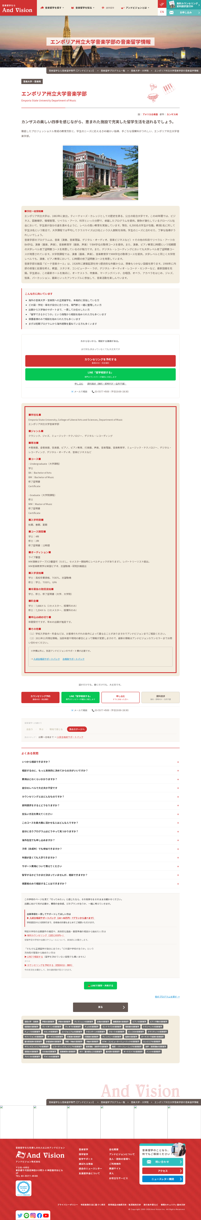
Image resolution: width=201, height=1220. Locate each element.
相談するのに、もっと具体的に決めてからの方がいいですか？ (55, 770)
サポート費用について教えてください (42, 866)
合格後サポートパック (73, 658)
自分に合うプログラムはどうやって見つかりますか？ (50, 831)
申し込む (79, 383)
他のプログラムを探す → (167, 996)
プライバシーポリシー (67, 1204)
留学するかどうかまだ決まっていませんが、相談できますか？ (55, 875)
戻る (100, 1007)
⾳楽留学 (83, 1149)
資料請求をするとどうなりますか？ (41, 805)
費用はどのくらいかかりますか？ (39, 779)
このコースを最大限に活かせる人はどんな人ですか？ (50, 822)
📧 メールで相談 (79, 391)
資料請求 (160, 697)
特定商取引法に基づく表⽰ (93, 1204)
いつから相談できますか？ (36, 761)
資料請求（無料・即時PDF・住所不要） (107, 383)
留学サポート (86, 1158)
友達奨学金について (89, 1173)
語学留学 (83, 1154)
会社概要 (114, 1149)
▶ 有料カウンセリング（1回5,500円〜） (44, 935)
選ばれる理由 (86, 1163)
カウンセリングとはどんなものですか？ (43, 796)
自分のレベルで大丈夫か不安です (39, 788)
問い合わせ (162, 1162)
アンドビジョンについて (122, 1154)
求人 (111, 1173)
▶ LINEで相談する (33, 956)
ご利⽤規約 (115, 1163)
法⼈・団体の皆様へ (119, 1158)
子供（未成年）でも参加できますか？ (42, 848)
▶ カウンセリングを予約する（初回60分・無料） (49, 965)
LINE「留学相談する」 (100, 374)
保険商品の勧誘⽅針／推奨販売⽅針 (124, 1204)
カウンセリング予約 (40, 697)
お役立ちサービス (118, 1178)
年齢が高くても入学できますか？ (39, 857)
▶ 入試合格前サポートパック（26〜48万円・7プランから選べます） (61, 917)
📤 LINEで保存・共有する (100, 985)
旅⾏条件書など (151, 1204)
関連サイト (115, 1168)
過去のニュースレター (90, 1168)
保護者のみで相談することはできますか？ (44, 883)
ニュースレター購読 (163, 1179)
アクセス (163, 1171)
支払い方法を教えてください (37, 814)
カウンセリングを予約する (100, 360)
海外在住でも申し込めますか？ (38, 840)
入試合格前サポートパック (46, 658)
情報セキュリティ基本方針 (173, 1204)
